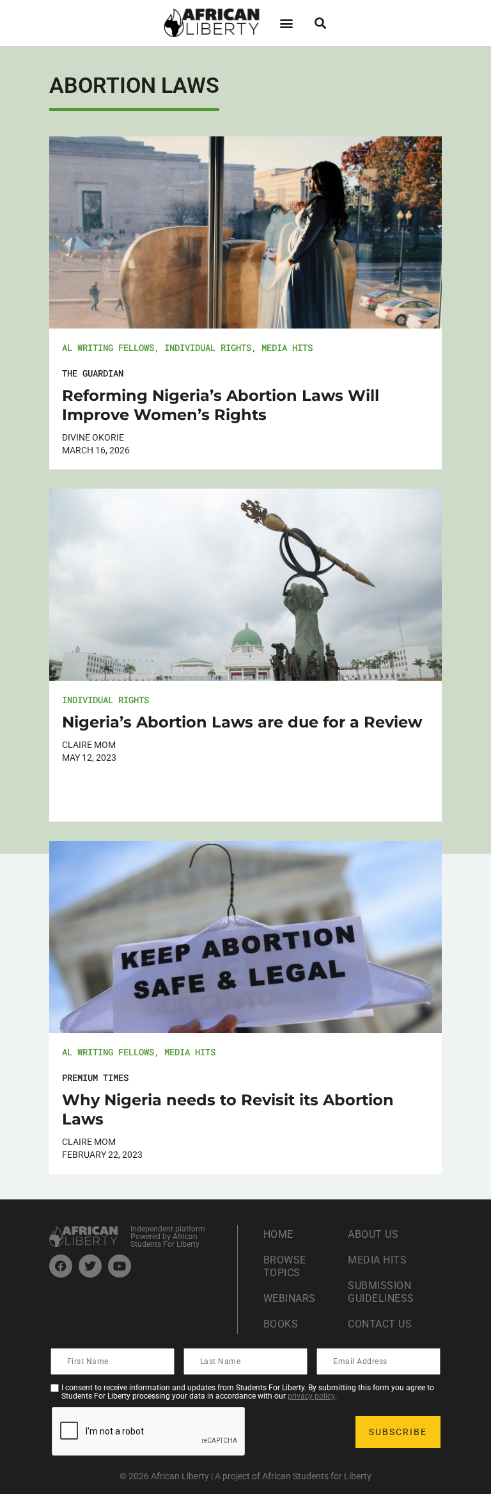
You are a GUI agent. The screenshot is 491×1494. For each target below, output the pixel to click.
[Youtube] (119, 1266)
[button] (286, 22)
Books (281, 1324)
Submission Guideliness (381, 1291)
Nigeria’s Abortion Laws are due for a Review (242, 722)
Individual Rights (207, 347)
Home (278, 1234)
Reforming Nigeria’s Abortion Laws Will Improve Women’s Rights (220, 405)
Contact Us (380, 1324)
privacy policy (311, 1396)
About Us (373, 1234)
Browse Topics (284, 1266)
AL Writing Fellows (108, 347)
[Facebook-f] (60, 1266)
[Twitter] (90, 1266)
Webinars (289, 1298)
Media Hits (287, 347)
